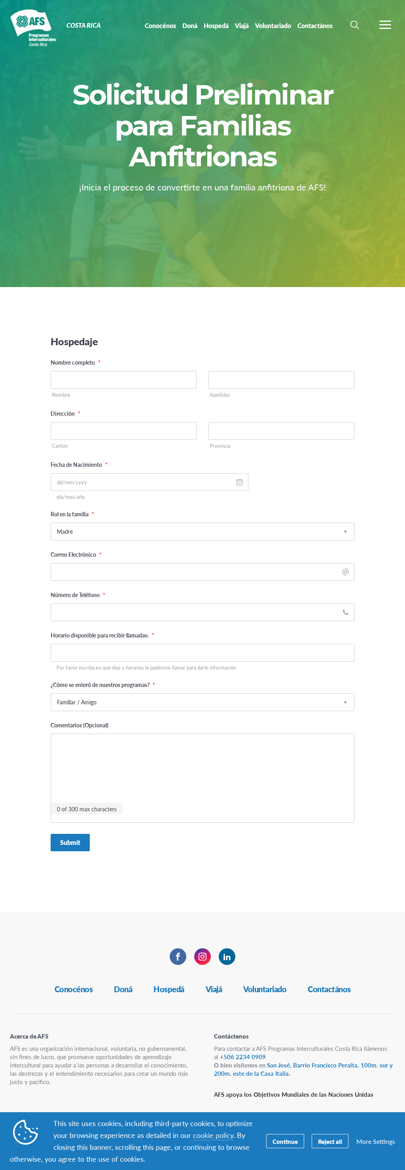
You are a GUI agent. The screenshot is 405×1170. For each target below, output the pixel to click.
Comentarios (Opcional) (79, 725)
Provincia (220, 446)
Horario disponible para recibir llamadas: (102, 635)
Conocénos (74, 989)
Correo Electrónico (76, 554)
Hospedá (168, 989)
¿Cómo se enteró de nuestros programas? (103, 684)
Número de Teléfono (78, 594)
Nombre (61, 395)
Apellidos (220, 395)
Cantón (60, 446)
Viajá (214, 989)
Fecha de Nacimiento (79, 464)
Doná (123, 989)
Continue (285, 1141)
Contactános (329, 989)
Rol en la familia (72, 514)
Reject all (330, 1141)
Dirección (65, 413)
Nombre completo (75, 362)
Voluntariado (264, 989)
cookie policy (213, 1135)
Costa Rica (34, 27)
